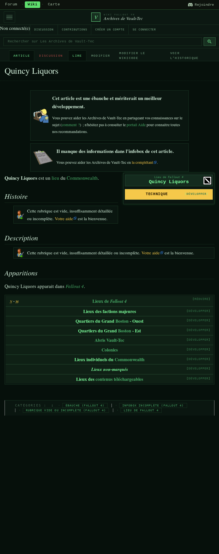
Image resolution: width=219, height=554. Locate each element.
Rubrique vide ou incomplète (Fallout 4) (66, 410)
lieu (55, 178)
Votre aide (64, 218)
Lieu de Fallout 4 (141, 410)
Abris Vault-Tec (109, 340)
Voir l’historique (184, 56)
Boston (122, 321)
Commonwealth (82, 178)
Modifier (100, 56)
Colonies (110, 349)
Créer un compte (109, 29)
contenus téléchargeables (119, 379)
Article (21, 56)
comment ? (71, 124)
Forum (11, 5)
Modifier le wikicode (132, 56)
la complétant (142, 162)
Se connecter (144, 29)
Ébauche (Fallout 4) (85, 405)
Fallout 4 (75, 286)
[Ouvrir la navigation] (9, 17)
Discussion (44, 29)
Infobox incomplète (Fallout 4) (153, 405)
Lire (77, 56)
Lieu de (168, 177)
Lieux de (109, 301)
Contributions (74, 29)
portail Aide (136, 124)
